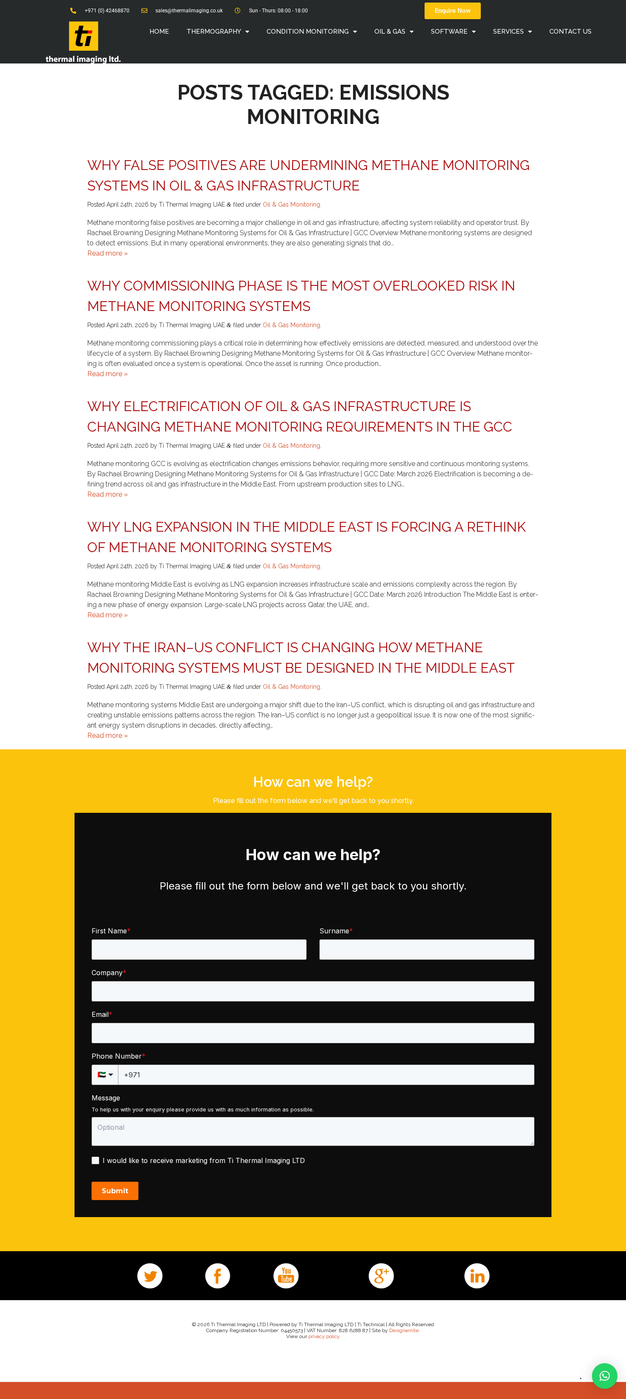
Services (508, 31)
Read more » (107, 253)
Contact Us (570, 31)
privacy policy (324, 1336)
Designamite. (404, 1330)
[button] (604, 1376)
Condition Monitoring (308, 31)
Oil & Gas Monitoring (291, 204)
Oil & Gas (389, 31)
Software (449, 31)
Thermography (214, 31)
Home (159, 31)
